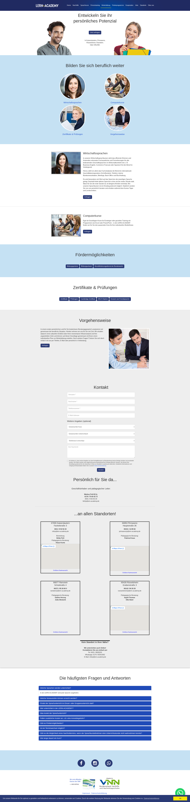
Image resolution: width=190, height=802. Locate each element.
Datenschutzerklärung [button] (151, 798)
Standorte (143, 5)
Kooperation (129, 5)
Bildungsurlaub (86, 266)
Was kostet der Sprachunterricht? (53, 713)
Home (69, 5)
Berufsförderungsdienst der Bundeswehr (109, 266)
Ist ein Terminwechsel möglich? (52, 728)
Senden (101, 470)
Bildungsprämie (72, 266)
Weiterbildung (106, 5)
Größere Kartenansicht (60, 570)
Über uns (151, 5)
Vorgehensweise (117, 134)
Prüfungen (74, 299)
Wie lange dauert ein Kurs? (51, 738)
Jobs (136, 5)
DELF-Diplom (103, 299)
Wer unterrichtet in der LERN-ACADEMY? (56, 708)
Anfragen (87, 197)
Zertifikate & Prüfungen (72, 134)
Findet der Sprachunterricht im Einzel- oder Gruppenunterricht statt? (67, 703)
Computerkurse (117, 102)
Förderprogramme (118, 5)
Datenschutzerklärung (100, 465)
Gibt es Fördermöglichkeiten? (51, 723)
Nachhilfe (76, 5)
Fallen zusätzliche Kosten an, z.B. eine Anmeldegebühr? (62, 718)
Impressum (86, 793)
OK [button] (180, 798)
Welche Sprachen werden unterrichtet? (55, 688)
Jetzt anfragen (95, 32)
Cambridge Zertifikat (88, 299)
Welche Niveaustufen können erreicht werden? (58, 698)
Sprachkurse (84, 5)
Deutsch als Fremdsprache (120, 299)
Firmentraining (95, 5)
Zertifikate (64, 299)
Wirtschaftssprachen (73, 102)
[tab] (95, 688)
